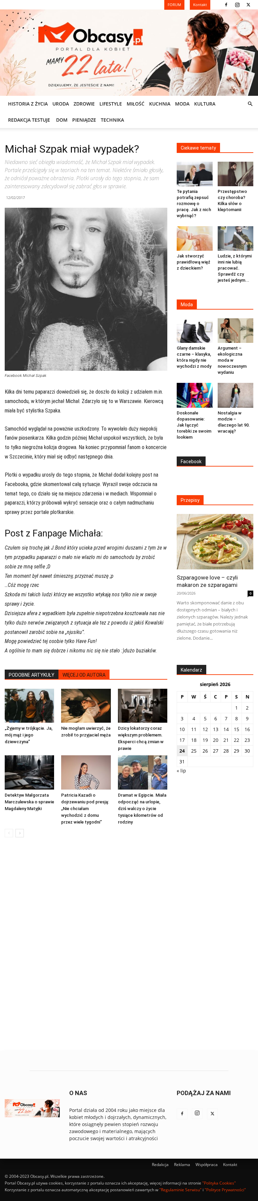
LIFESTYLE (110, 104)
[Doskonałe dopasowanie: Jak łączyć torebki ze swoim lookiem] (195, 395)
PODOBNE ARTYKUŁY (31, 675)
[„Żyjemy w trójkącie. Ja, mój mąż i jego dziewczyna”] (29, 706)
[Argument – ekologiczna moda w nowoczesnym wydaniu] (236, 330)
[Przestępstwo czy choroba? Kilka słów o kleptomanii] (236, 174)
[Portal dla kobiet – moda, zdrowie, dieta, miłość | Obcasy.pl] (129, 52)
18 (194, 740)
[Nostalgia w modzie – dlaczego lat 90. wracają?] (236, 395)
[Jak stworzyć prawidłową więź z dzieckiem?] (195, 238)
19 (205, 740)
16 (247, 729)
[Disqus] (86, 944)
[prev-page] (9, 833)
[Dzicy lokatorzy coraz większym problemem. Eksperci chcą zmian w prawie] (142, 706)
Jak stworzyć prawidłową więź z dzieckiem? (193, 262)
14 (226, 729)
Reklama (182, 1164)
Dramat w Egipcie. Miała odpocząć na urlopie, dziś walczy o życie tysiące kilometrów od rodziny (142, 809)
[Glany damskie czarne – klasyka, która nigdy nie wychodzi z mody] (195, 330)
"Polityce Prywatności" (225, 1190)
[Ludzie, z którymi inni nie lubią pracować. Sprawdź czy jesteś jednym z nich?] (236, 238)
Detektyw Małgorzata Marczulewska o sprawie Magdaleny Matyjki (29, 802)
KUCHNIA (159, 104)
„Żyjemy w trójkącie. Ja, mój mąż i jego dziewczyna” (28, 735)
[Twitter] (248, 4)
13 (215, 729)
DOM (62, 120)
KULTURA (204, 104)
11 (194, 729)
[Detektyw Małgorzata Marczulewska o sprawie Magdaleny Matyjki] (29, 772)
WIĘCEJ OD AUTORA (83, 675)
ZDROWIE (84, 104)
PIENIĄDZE (84, 120)
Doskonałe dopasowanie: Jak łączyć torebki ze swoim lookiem (194, 425)
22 (236, 740)
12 (205, 729)
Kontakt (230, 1164)
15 (236, 729)
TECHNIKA (112, 120)
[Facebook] (226, 4)
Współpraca (207, 1164)
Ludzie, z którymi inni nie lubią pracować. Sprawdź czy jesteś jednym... (235, 268)
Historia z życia (28, 104)
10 (182, 729)
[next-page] (19, 833)
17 (182, 740)
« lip (181, 770)
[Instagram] (237, 4)
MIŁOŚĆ (135, 104)
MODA (182, 104)
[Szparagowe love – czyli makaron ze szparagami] (215, 541)
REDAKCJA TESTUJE (29, 120)
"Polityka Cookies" (219, 1183)
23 (247, 740)
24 (182, 751)
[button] (250, 104)
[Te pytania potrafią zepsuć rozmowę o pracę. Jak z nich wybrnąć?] (195, 174)
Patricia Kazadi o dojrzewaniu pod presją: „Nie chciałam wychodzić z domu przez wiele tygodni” (85, 809)
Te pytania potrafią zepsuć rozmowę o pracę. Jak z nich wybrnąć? (194, 203)
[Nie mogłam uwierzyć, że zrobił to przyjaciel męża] (86, 706)
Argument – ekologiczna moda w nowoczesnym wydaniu (232, 360)
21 (226, 740)
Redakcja (160, 1164)
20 (215, 740)
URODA (60, 104)
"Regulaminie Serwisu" (180, 1190)
